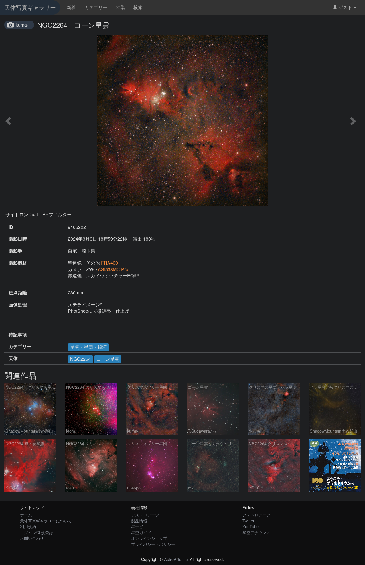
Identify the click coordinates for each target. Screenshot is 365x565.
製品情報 (139, 521)
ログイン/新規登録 (36, 532)
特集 (120, 7)
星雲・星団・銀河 (88, 347)
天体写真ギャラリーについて (46, 521)
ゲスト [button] (345, 7)
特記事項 (18, 335)
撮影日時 (18, 239)
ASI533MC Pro (113, 269)
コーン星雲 (107, 359)
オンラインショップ (149, 538)
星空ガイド (141, 532)
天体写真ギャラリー (30, 7)
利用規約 (28, 526)
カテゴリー (95, 7)
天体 (13, 358)
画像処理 (18, 305)
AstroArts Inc (176, 559)
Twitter (248, 521)
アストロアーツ (145, 515)
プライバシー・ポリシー (153, 544)
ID (11, 227)
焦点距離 (18, 293)
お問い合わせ (32, 538)
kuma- (22, 24)
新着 (71, 7)
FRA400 (112, 262)
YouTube (250, 526)
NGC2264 (80, 359)
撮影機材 (18, 263)
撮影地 (15, 251)
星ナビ (137, 526)
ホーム (26, 515)
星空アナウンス (256, 532)
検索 (138, 7)
